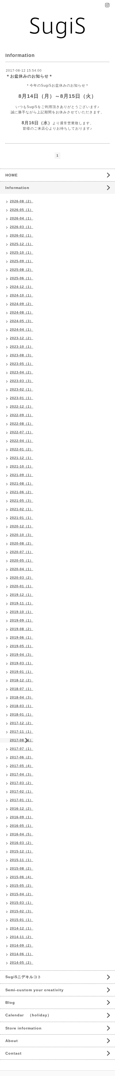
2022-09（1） (21, 415)
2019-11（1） (21, 603)
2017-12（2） (21, 723)
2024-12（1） (21, 287)
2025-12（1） (21, 244)
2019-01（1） (21, 672)
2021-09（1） (21, 475)
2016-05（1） (21, 826)
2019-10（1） (21, 612)
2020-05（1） (21, 560)
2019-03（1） (21, 663)
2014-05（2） (21, 963)
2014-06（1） (21, 954)
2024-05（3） (21, 321)
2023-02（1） (21, 389)
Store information (23, 1028)
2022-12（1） (21, 406)
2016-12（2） (21, 809)
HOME (11, 175)
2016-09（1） (21, 817)
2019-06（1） (21, 637)
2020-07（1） (21, 552)
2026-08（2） (21, 201)
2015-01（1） (21, 920)
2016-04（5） (21, 834)
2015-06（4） (21, 877)
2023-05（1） (21, 364)
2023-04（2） (21, 372)
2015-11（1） (21, 860)
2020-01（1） (21, 586)
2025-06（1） (21, 278)
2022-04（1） (21, 441)
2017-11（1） (21, 732)
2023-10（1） (21, 347)
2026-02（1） (21, 235)
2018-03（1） (21, 706)
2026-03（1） (21, 227)
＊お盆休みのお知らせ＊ (29, 76)
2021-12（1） (21, 458)
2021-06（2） (21, 492)
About (11, 1041)
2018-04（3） (21, 697)
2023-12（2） (21, 338)
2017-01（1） (21, 800)
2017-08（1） (21, 740)
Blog (10, 1002)
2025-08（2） (21, 270)
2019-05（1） (21, 646)
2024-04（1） (21, 329)
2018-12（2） (21, 680)
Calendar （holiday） (28, 1015)
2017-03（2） (21, 783)
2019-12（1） (21, 595)
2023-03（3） (21, 381)
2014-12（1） (21, 928)
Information (17, 188)
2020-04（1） (21, 569)
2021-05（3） (21, 501)
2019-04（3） (21, 655)
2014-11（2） (21, 937)
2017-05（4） (21, 766)
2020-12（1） (21, 526)
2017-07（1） (21, 749)
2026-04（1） (21, 218)
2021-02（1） (21, 509)
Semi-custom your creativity (34, 990)
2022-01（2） (21, 449)
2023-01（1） (21, 398)
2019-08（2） (21, 629)
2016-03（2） (21, 843)
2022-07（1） (21, 432)
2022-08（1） (21, 424)
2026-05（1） (21, 210)
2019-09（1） (21, 620)
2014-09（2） (21, 945)
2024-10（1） (21, 295)
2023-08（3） (21, 355)
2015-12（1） (21, 851)
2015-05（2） (21, 886)
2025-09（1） (21, 261)
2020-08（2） (21, 543)
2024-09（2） (21, 304)
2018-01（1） (21, 714)
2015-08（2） (21, 868)
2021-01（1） (21, 518)
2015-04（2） (21, 894)
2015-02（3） (21, 911)
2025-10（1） (21, 252)
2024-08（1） (21, 312)
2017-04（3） (21, 774)
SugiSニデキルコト (23, 977)
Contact (13, 1053)
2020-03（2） (21, 578)
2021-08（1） (21, 483)
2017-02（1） (21, 791)
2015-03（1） (21, 903)
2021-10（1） (21, 466)
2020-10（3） (21, 535)
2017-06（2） (21, 757)
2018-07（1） (21, 689)
